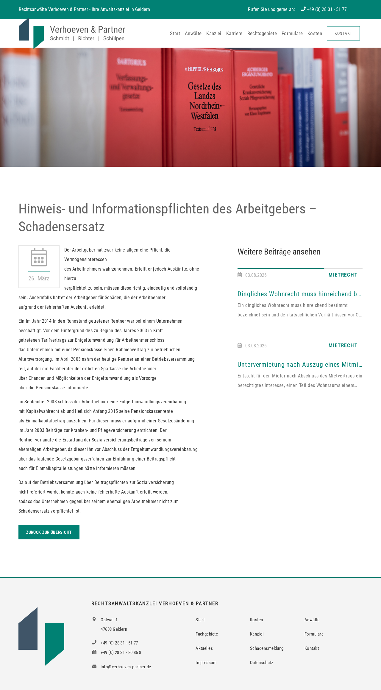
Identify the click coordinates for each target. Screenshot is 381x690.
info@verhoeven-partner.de (125, 666)
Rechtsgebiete (262, 33)
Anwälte (193, 33)
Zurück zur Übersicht (49, 532)
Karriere (234, 33)
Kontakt (343, 33)
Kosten (314, 33)
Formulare (292, 33)
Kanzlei (213, 33)
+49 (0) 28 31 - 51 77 (327, 9)
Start (175, 33)
